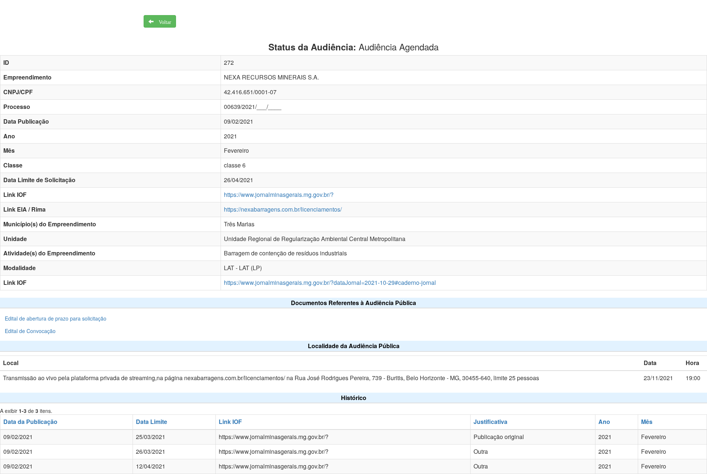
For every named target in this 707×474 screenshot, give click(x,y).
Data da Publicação (30, 421)
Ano (604, 421)
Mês (647, 421)
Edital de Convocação (30, 331)
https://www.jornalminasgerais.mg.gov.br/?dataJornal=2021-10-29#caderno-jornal (330, 282)
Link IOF (230, 421)
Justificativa (490, 421)
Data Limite (151, 421)
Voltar (162, 21)
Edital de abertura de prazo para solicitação (55, 318)
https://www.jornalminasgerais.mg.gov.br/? (279, 194)
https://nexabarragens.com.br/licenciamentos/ (283, 209)
